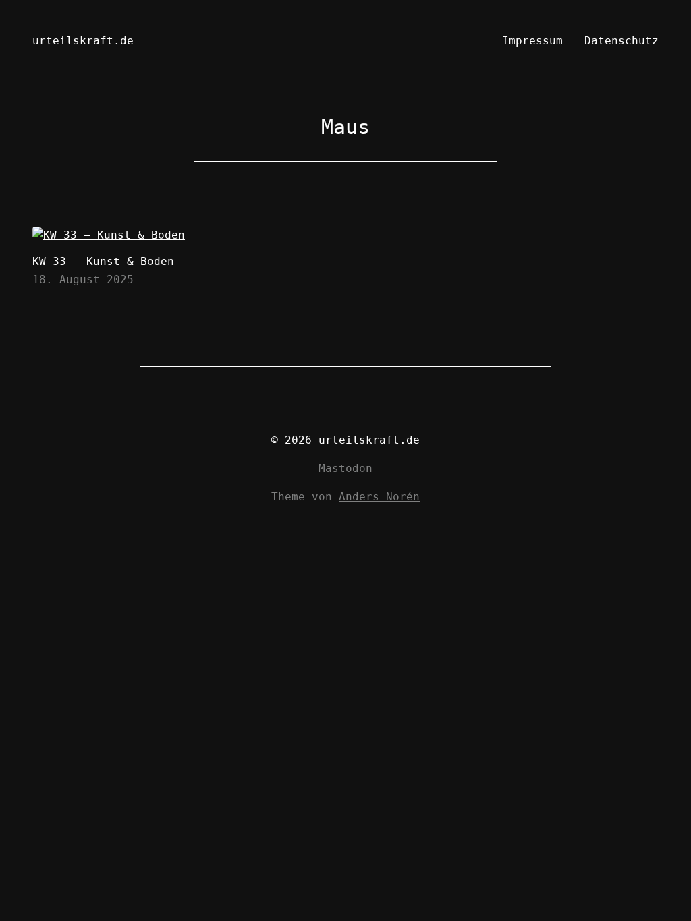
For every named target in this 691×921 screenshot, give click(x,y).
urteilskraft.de (83, 40)
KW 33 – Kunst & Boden (103, 261)
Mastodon (345, 468)
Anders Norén (379, 496)
